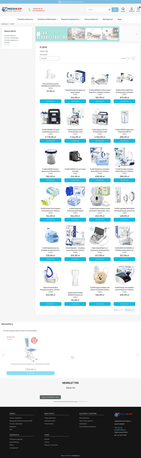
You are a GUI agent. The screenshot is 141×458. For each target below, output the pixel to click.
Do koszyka (51, 101)
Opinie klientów (14, 442)
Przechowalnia (48, 424)
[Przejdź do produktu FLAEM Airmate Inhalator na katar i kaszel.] (75, 77)
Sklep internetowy (70, 455)
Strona (123, 58)
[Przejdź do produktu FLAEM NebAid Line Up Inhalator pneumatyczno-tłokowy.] (50, 235)
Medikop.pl (4, 24)
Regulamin (13, 426)
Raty (11, 429)
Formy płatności (84, 418)
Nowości (6, 42)
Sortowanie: (43, 54)
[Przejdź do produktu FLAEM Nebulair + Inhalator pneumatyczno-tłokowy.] (75, 235)
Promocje (7, 44)
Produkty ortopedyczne (11, 40)
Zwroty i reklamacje (16, 418)
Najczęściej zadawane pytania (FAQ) (21, 421)
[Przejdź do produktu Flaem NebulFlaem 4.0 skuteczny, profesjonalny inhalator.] (100, 235)
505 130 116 (119, 428)
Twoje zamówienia (50, 418)
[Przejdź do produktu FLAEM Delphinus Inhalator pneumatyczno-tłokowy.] (100, 156)
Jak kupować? (14, 448)
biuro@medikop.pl (120, 430)
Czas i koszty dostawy (86, 421)
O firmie (46, 442)
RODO (11, 445)
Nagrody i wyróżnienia (51, 445)
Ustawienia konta (49, 421)
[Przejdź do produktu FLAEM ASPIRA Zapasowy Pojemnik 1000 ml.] (124, 117)
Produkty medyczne (10, 35)
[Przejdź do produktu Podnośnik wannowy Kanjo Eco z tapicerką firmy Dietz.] (31, 348)
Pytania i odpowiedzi (16, 424)
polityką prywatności (82, 401)
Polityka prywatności (16, 439)
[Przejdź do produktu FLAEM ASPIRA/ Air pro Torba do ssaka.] (75, 156)
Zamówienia (83, 424)
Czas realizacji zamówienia (87, 426)
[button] (115, 9)
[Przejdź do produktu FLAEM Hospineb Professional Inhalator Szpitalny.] (75, 196)
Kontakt (46, 439)
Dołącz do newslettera (50, 397)
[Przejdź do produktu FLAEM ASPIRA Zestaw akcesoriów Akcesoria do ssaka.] (50, 156)
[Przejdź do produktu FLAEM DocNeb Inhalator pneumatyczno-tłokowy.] (124, 156)
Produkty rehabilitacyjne (11, 38)
